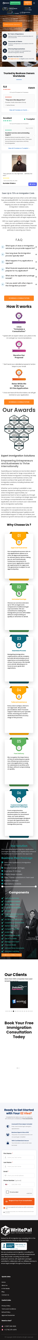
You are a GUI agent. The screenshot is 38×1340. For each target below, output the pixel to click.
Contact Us (5, 1295)
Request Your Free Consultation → (20, 1201)
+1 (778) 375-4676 (10, 1329)
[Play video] (19, 163)
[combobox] (7, 1184)
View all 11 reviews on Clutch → (19, 110)
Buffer (34, 184)
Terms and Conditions (9, 1309)
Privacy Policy (6, 1305)
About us (4, 1285)
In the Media (6, 1288)
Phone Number (12, 1180)
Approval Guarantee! (15, 3)
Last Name (8, 1162)
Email (6, 1171)
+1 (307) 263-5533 (10, 1326)
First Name (8, 1153)
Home (4, 1282)
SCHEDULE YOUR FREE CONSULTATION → (12, 24)
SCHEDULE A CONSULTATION (27, 3)
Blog (3, 1291)
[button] (34, 3)
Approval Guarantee (8, 1315)
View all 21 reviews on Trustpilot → (19, 148)
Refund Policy (6, 1312)
